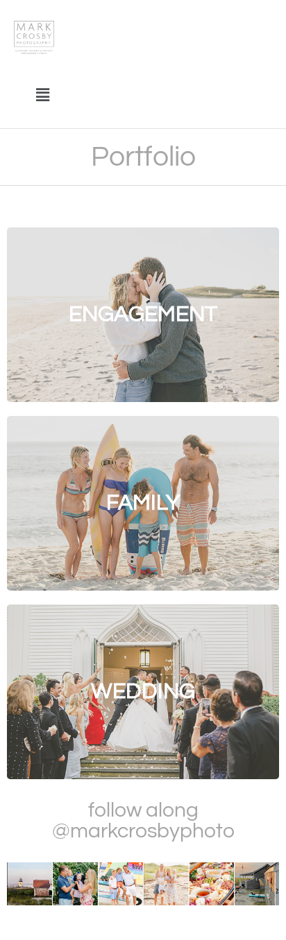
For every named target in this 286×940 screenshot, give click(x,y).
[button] (42, 94)
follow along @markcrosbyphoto (143, 820)
